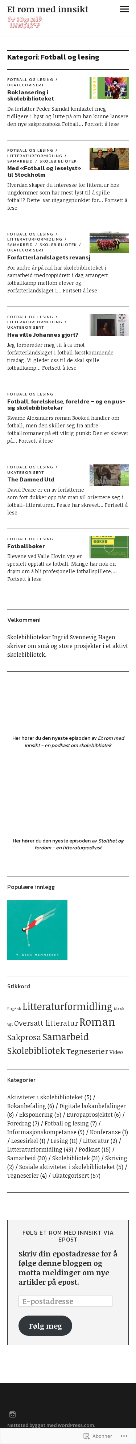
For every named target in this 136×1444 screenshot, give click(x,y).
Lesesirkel (24, 1141)
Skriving (116, 1158)
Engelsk (14, 1008)
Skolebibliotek (58, 161)
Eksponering (36, 1115)
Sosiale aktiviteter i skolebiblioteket (67, 1167)
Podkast (89, 1149)
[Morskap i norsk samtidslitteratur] (37, 931)
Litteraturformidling (34, 156)
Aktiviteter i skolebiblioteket (45, 1097)
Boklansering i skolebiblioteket (30, 95)
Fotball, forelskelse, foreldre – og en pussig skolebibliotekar (66, 404)
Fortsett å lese (102, 123)
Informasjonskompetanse (42, 1132)
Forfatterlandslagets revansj (48, 257)
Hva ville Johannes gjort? (42, 334)
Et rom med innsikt (47, 9)
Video (116, 1052)
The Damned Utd (30, 479)
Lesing (59, 1141)
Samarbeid (65, 1036)
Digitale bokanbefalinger (92, 1106)
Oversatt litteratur (46, 1023)
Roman (97, 1021)
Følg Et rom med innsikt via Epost (68, 1236)
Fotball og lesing (30, 79)
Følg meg (45, 1326)
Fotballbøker (26, 546)
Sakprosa (24, 1036)
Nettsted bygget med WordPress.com (50, 1425)
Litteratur (96, 1141)
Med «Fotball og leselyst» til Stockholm (44, 171)
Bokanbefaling (26, 1106)
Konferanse (105, 1132)
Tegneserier (87, 1051)
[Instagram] (12, 1413)
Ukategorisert (25, 85)
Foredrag (19, 1123)
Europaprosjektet (90, 1115)
